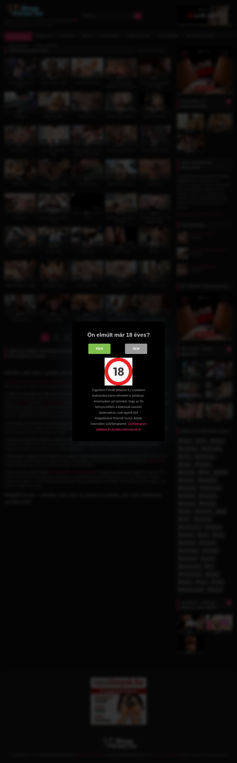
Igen (99, 348)
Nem (136, 348)
